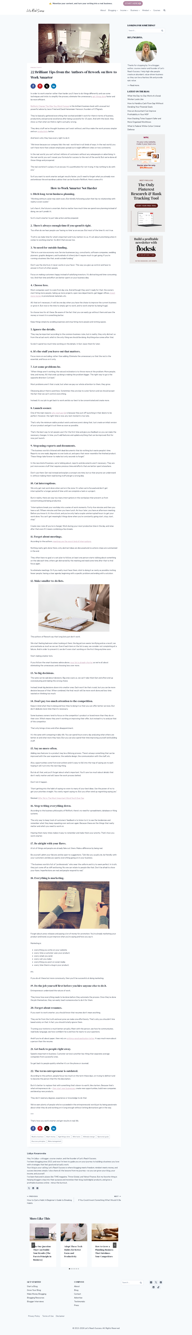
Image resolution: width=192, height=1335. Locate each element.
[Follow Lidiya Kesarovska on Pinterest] (37, 1188)
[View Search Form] (164, 10)
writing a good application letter (80, 1038)
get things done (99, 96)
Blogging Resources (35, 1297)
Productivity (36, 67)
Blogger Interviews (35, 1301)
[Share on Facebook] (33, 86)
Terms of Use (48, 1316)
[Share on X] (46, 86)
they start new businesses (63, 1088)
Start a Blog (32, 1286)
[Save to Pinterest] (40, 86)
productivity (42, 131)
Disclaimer (60, 1316)
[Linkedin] (153, 1287)
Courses (156, 10)
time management (54, 1141)
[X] (156, 1282)
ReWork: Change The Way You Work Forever (50, 106)
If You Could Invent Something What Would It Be (99, 1198)
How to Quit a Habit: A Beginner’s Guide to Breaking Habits (49, 1200)
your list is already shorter (81, 662)
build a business (38, 1137)
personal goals (103, 1137)
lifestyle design (89, 1137)
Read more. (134, 85)
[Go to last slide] (33, 1245)
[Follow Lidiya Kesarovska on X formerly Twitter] (29, 1188)
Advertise (78, 1297)
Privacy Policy (34, 1316)
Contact (77, 1294)
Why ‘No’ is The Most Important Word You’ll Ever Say (61, 798)
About (103, 10)
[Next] (114, 1245)
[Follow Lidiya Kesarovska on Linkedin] (33, 1188)
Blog (76, 1290)
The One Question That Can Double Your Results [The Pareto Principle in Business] (42, 1253)
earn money (50, 1137)
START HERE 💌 (133, 3)
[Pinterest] (161, 1282)
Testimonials (79, 1301)
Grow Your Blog (34, 1290)
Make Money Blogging (36, 1294)
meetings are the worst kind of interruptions (72, 541)
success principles (38, 1141)
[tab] (69, 1268)
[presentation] (43, 1232)
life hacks (76, 1137)
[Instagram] (151, 1282)
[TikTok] (158, 1287)
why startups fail (59, 413)
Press (76, 1305)
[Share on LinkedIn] (53, 86)
